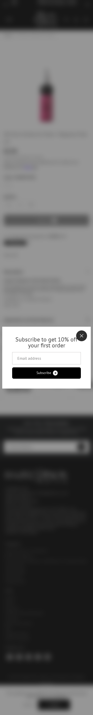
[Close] (81, 335)
